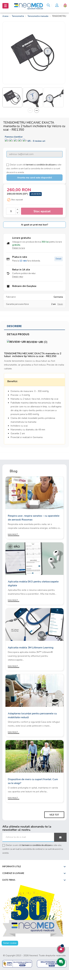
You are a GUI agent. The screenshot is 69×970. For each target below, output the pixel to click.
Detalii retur (17, 276)
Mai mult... (13, 534)
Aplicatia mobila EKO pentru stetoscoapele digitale (33, 583)
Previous (30, 110)
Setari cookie (10, 943)
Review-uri (36, 342)
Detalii (58, 259)
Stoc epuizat (42, 211)
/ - (36, 141)
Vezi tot (54, 814)
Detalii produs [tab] (18, 334)
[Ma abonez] (60, 837)
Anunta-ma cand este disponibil (34, 177)
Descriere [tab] (14, 326)
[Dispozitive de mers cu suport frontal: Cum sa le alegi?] (34, 756)
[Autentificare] (57, 6)
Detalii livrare (18, 248)
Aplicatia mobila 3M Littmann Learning (30, 647)
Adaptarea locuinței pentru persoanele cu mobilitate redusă (32, 715)
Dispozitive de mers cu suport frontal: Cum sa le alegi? (33, 781)
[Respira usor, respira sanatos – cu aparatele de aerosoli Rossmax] (34, 492)
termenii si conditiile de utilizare (41, 164)
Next (36, 110)
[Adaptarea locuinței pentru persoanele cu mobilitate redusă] (34, 690)
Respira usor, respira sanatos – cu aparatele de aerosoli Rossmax (33, 517)
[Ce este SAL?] (17, 963)
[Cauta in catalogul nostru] (48, 6)
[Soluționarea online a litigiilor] (52, 963)
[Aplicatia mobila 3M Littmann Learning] (34, 624)
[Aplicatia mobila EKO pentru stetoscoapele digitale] (34, 558)
